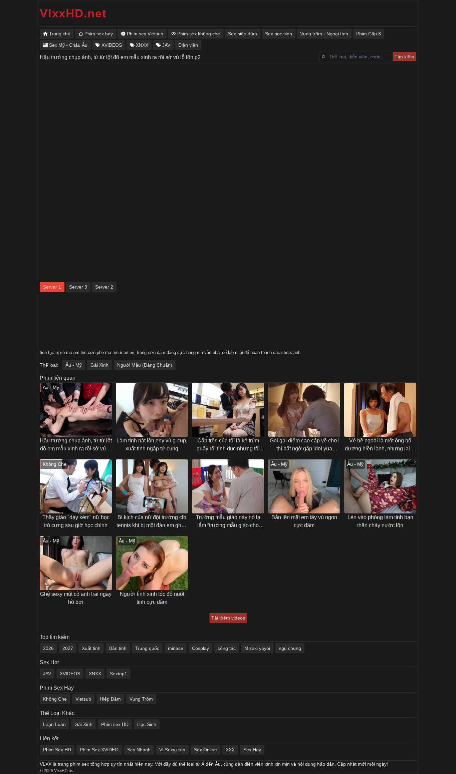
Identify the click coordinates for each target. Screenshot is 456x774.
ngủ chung (290, 648)
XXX (230, 749)
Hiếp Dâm (110, 699)
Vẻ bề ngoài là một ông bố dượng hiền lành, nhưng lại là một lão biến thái (380, 445)
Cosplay (200, 648)
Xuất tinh (91, 648)
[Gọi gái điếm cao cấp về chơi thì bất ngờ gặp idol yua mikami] (304, 410)
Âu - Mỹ (73, 365)
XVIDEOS (70, 673)
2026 (48, 648)
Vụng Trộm (141, 699)
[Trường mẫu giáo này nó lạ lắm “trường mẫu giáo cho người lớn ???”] (228, 486)
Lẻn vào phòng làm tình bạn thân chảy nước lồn (380, 521)
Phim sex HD (115, 724)
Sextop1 (118, 673)
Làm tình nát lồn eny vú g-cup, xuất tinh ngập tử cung (152, 444)
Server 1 (52, 287)
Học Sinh (146, 724)
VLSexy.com (172, 749)
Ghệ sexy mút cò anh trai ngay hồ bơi (75, 598)
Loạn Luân (54, 724)
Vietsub (83, 699)
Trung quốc (147, 648)
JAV (47, 673)
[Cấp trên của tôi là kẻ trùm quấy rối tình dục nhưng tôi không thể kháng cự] (228, 410)
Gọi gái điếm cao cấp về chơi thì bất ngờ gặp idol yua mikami (304, 445)
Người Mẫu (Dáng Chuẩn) (144, 365)
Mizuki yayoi (257, 648)
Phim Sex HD (57, 749)
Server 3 (78, 287)
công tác (227, 648)
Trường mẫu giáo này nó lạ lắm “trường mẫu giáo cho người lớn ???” (228, 521)
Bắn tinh (118, 648)
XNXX (95, 673)
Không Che (55, 699)
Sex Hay (252, 749)
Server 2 (104, 287)
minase (175, 648)
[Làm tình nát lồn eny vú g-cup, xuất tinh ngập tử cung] (152, 410)
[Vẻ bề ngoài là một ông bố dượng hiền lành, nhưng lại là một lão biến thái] (380, 410)
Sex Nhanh (139, 749)
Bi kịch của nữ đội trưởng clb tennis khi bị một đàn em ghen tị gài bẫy (152, 521)
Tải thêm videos (228, 618)
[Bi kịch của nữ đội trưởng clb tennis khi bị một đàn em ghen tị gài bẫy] (152, 486)
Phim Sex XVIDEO (99, 749)
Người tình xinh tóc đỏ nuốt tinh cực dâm (152, 598)
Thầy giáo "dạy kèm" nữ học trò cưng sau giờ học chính (75, 521)
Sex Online (205, 749)
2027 (67, 648)
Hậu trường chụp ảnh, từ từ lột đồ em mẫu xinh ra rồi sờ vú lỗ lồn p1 (76, 445)
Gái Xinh (99, 365)
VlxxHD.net (73, 13)
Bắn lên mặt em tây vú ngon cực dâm (304, 521)
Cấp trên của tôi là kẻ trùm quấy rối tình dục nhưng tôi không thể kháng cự (228, 445)
